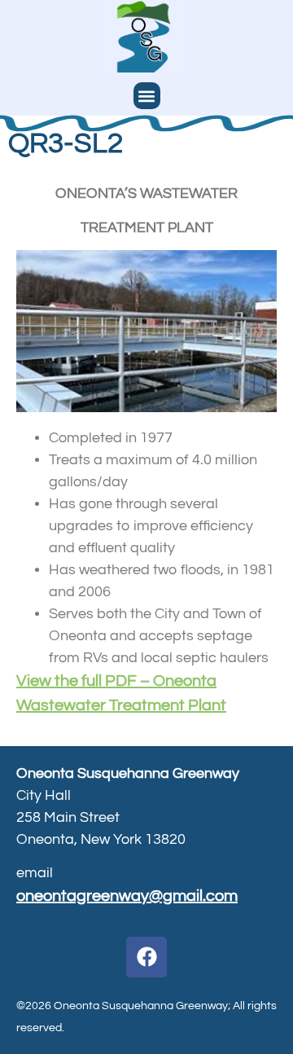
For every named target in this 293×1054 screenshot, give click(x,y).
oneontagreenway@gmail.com (127, 896)
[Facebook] (146, 957)
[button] (146, 95)
